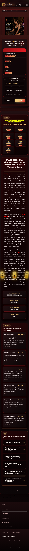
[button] (20, 4)
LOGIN (9, 100)
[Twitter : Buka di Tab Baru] (13, 544)
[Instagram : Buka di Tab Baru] (16, 544)
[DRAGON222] (5, 5)
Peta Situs (19, 547)
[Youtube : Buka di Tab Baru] (19, 544)
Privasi (9, 547)
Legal (14, 547)
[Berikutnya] (27, 26)
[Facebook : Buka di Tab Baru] (10, 544)
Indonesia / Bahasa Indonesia (8, 536)
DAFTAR (20, 100)
